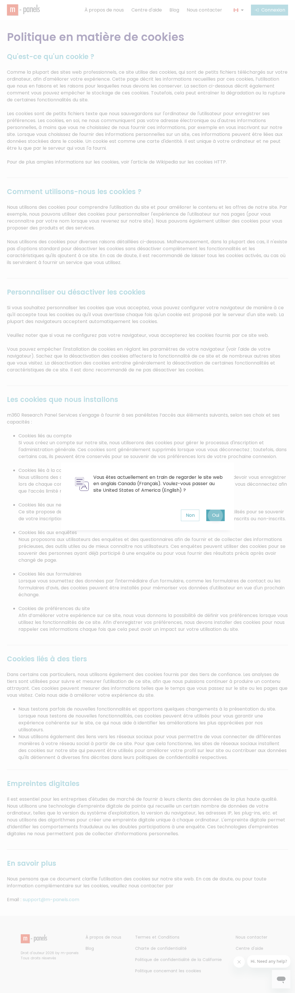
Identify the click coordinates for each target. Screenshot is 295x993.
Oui (215, 515)
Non (190, 515)
